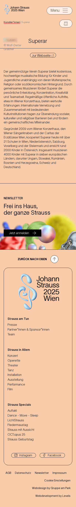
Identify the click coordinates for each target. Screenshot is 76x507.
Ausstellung (15, 379)
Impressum (60, 472)
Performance (16, 384)
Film (10, 389)
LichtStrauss (16, 420)
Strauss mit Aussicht (21, 429)
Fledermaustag (18, 424)
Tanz (11, 370)
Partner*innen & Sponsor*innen (28, 329)
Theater (13, 365)
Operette (14, 360)
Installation (15, 374)
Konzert (13, 355)
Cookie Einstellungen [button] (57, 480)
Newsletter (42, 472)
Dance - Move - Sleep (23, 415)
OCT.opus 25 (16, 434)
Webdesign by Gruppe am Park (51, 488)
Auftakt (12, 410)
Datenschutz (23, 472)
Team (11, 334)
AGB (8, 472)
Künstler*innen (12, 22)
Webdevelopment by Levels (52, 495)
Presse (12, 324)
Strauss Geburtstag (21, 439)
